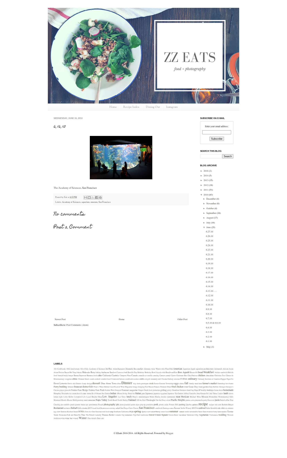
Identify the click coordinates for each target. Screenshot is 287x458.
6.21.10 (209, 254)
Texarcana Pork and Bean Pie (70, 415)
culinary (192, 378)
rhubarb (74, 407)
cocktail (97, 379)
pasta (217, 399)
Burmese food (92, 375)
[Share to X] (93, 197)
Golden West (109, 390)
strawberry (155, 411)
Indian (113, 393)
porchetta (149, 404)
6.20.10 (209, 258)
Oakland (132, 399)
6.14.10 (209, 286)
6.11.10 (209, 300)
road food (96, 408)
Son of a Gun (90, 411)
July (208, 222)
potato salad (163, 404)
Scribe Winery (186, 408)
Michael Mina (195, 397)
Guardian (175, 390)
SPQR (131, 411)
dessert (96, 383)
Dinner (126, 382)
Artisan (225, 369)
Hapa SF (197, 390)
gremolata (156, 390)
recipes (211, 404)
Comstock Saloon (118, 379)
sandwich (158, 408)
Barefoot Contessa (116, 372)
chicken (201, 375)
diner (119, 383)
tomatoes (128, 414)
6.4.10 (209, 327)
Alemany (147, 369)
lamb (226, 393)
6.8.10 (209, 313)
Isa (134, 393)
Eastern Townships (166, 383)
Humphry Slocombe (61, 393)
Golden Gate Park (96, 390)
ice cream (72, 393)
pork (156, 404)
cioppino (68, 379)
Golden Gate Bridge (79, 390)
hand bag (190, 390)
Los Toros (122, 397)
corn (142, 378)
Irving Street (127, 393)
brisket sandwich (221, 372)
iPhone (119, 393)
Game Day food (195, 386)
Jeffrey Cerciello (190, 393)
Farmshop (221, 383)
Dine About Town (108, 383)
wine (63, 418)
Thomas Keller (108, 414)
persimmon (93, 404)
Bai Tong (73, 372)
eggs (176, 383)
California (106, 375)
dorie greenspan (143, 383)
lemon (56, 397)
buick (65, 375)
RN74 (90, 408)
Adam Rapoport (119, 369)
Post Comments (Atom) (77, 324)
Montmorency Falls (225, 397)
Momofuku (213, 397)
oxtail (168, 400)
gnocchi (68, 390)
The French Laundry (93, 415)
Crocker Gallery (167, 379)
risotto (84, 408)
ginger (61, 390)
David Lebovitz (60, 383)
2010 (206, 194)
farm (200, 383)
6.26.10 (209, 235)
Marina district (160, 397)
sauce (172, 408)
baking (98, 372)
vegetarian (204, 414)
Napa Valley (101, 399)
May (208, 346)
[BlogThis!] (89, 197)
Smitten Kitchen (67, 411)
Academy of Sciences (71, 202)
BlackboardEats (171, 372)
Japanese (149, 393)
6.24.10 (209, 245)
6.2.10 (209, 336)
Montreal (57, 400)
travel (151, 414)
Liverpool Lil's (80, 397)
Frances (157, 387)
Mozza (69, 400)
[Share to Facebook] (97, 197)
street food (165, 411)
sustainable (193, 411)
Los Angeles (109, 396)
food (112, 387)
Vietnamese (213, 415)
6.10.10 (209, 304)
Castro (173, 375)
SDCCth (195, 408)
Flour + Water (99, 387)
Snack (75, 411)
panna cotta (190, 400)
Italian (138, 393)
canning (156, 375)
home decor (218, 390)
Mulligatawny (78, 400)
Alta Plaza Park (167, 369)
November (211, 203)
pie (117, 404)
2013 (206, 180)
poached (127, 404)
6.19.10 (209, 263)
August (210, 217)
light (61, 397)
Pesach (100, 404)
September (211, 212)
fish (91, 386)
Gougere (118, 390)
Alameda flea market (134, 368)
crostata (177, 379)
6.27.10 (209, 231)
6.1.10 (209, 341)
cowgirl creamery (150, 379)
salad (118, 408)
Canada (134, 375)
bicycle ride (160, 372)
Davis (70, 383)
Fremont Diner (165, 387)
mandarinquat (144, 397)
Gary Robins (214, 387)
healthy (204, 390)
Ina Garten (106, 393)
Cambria (115, 375)
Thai (83, 414)
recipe (203, 403)
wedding (222, 414)
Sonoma (98, 411)
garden (206, 386)
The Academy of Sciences (67, 187)
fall (186, 383)
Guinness (183, 390)
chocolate (210, 375)
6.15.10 (209, 281)
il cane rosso (85, 393)
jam (143, 393)
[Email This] (85, 197)
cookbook (129, 379)
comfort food (106, 379)
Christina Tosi (219, 375)
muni (86, 400)
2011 (206, 189)
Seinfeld (214, 408)
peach (72, 404)
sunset (181, 411)
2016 (206, 170)
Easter (156, 383)
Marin (152, 397)
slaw (58, 411)
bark (125, 372)
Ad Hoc (108, 368)
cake (100, 375)
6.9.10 (209, 309)
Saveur (177, 408)
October (210, 208)
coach (92, 379)
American (177, 368)
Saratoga (166, 408)
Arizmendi (218, 369)
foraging (141, 387)
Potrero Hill (173, 404)
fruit (186, 386)
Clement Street (83, 379)
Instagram (172, 107)
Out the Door (161, 400)
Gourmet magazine (130, 390)
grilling (163, 390)
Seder (208, 408)
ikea (78, 393)
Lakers (220, 393)
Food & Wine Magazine (123, 387)
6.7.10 (209, 318)
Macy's (135, 397)
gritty (169, 390)
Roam (103, 408)
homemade (228, 389)
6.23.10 (209, 249)
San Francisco (105, 202)
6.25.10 (209, 240)
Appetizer (186, 369)
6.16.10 (209, 277)
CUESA (183, 379)
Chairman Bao (181, 375)
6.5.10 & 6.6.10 (213, 322)
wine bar (69, 418)
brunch (60, 375)
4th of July (84, 369)
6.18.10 (209, 268)
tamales (224, 411)
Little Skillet (68, 397)
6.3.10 (209, 331)
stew (149, 411)
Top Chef (136, 415)
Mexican (185, 396)
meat (178, 396)
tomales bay (120, 415)
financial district (81, 386)
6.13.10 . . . (211, 290)
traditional (145, 415)
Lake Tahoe (213, 393)
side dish (221, 408)
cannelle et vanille (145, 375)
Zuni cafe (100, 418)
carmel (168, 375)
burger (70, 375)
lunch (129, 396)
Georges (222, 387)
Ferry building (60, 386)
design (89, 383)
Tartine (230, 411)
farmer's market (209, 383)
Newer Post (60, 319)
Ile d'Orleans (97, 393)
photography (109, 404)
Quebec (189, 404)
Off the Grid (141, 400)
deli (74, 383)
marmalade (171, 397)
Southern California (121, 411)
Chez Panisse (193, 375)
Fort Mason (149, 387)
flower (107, 386)
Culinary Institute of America (209, 379)
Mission (204, 396)
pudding (182, 404)
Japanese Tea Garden (175, 393)
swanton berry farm (213, 411)
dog (134, 383)
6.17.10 (209, 272)
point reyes (135, 404)
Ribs (80, 408)
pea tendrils (65, 404)
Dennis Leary (81, 383)
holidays (210, 390)
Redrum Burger (227, 404)
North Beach (112, 400)
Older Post (182, 319)
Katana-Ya (204, 393)
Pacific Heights (178, 399)
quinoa (195, 404)
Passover (211, 400)
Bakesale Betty (88, 372)
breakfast (209, 372)
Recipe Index (131, 107)
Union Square (161, 414)
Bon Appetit (183, 372)
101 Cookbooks (60, 369)
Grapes (141, 390)
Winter (83, 418)
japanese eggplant (160, 393)
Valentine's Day (193, 415)
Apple (193, 369)
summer (173, 411)
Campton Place (125, 375)
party (205, 400)
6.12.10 (209, 295)
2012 (206, 185)
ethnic (181, 383)
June (208, 227)
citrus (74, 378)
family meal (193, 383)
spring (137, 411)
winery (75, 418)
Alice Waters (156, 369)
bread (200, 372)
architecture (208, 368)
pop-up (143, 404)
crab (159, 379)
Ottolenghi (150, 400)
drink (151, 383)
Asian (231, 369)
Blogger (169, 433)
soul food (105, 411)
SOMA (81, 411)
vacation (182, 414)
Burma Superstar (80, 375)
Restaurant (58, 407)
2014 (206, 175)
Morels (64, 400)
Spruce (144, 411)
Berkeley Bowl (150, 372)
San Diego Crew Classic (129, 408)
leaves (231, 393)
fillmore (71, 387)
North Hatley (122, 400)
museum (94, 202)
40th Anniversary (73, 369)
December (211, 198)
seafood (202, 407)
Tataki (56, 415)
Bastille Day (132, 372)
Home (113, 107)
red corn (218, 404)
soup (111, 411)
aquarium (85, 202)
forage (135, 387)
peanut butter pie (81, 404)
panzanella (199, 400)
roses (107, 408)
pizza (122, 404)
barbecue (105, 372)
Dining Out (153, 107)
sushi (187, 411)
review (67, 408)
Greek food (148, 390)
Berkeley (140, 372)
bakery (79, 372)
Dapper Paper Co (227, 379)
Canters (162, 375)
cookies (136, 379)
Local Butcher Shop (94, 397)
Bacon (66, 372)
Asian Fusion (59, 372)
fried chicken (178, 386)
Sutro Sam (202, 411)
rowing (112, 408)
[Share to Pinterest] (100, 197)
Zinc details (91, 418)
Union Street (173, 415)
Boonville (194, 372)
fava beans (230, 383)
